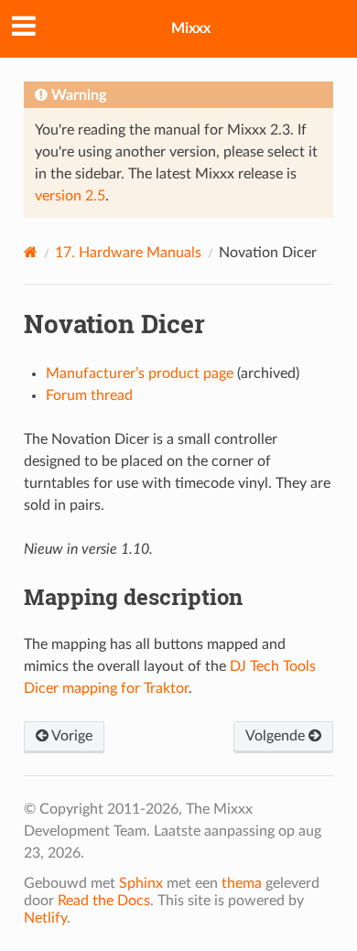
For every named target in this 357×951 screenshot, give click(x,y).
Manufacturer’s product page (139, 373)
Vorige (70, 736)
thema (242, 883)
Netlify (45, 918)
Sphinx (141, 883)
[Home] (31, 252)
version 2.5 (70, 196)
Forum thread (89, 395)
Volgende (276, 736)
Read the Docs (104, 900)
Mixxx (191, 28)
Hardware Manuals (128, 252)
